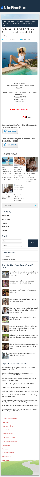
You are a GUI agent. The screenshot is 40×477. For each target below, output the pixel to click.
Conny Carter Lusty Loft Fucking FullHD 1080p (15, 387)
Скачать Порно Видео (9, 418)
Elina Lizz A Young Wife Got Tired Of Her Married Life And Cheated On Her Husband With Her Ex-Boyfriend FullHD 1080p (23, 310)
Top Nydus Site (6, 456)
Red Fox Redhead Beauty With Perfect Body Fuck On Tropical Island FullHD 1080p (7, 173)
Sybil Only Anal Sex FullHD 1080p (7, 197)
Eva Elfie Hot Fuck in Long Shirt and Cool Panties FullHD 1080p (20, 405)
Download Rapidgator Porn (10, 441)
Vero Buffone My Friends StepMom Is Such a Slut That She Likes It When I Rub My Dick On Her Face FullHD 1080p (23, 274)
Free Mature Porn (7, 433)
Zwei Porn (5, 460)
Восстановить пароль (9, 259)
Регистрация (6, 256)
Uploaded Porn (7, 430)
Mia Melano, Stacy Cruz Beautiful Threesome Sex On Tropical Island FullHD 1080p (19, 174)
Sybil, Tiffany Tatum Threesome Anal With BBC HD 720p (31, 177)
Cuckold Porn (6, 422)
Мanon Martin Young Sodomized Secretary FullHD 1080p (18, 384)
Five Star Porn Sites (8, 453)
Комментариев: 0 (27, 39)
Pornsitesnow (6, 445)
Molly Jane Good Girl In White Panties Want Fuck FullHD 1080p (20, 391)
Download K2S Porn (8, 437)
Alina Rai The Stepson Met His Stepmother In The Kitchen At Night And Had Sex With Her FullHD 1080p (23, 346)
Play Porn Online (7, 426)
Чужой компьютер (9, 252)
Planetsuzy (5, 449)
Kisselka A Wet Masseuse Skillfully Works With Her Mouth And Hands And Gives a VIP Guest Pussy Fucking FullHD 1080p (23, 328)
